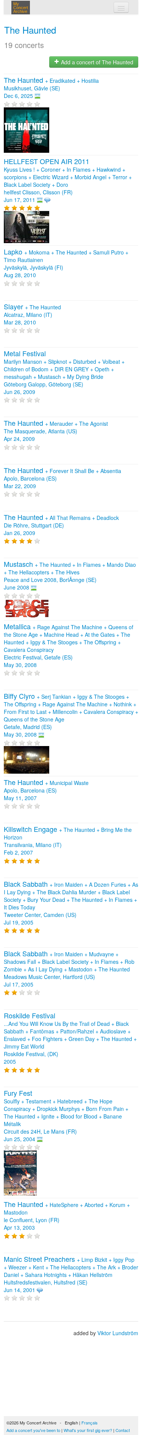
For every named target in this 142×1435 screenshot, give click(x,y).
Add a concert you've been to (33, 1430)
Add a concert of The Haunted (96, 62)
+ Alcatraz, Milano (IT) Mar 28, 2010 (32, 314)
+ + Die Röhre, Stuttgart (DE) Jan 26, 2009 (61, 525)
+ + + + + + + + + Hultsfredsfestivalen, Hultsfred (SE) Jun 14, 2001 (71, 1275)
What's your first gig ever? (88, 1430)
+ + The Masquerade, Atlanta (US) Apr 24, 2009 (56, 431)
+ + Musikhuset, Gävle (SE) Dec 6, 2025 (51, 88)
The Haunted (30, 29)
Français (89, 1422)
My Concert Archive (20, 8)
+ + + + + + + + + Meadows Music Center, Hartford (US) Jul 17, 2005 (69, 969)
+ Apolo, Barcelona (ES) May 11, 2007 (46, 790)
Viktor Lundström (117, 1333)
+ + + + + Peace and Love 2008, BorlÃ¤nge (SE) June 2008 (70, 576)
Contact (122, 1430)
